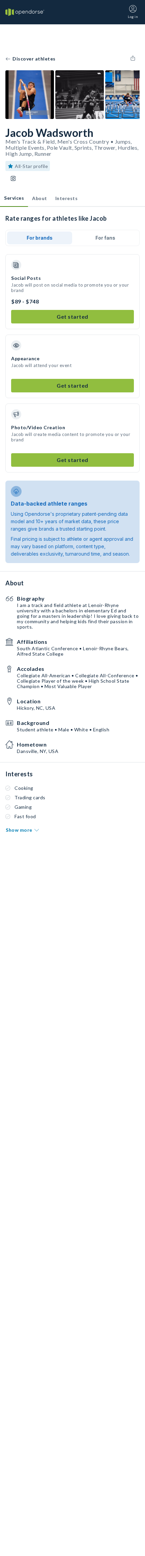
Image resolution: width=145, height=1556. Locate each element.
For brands (40, 238)
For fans (105, 238)
